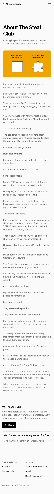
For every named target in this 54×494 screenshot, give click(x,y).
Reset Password (33, 476)
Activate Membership (36, 466)
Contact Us (8, 471)
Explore (6, 466)
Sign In (28, 471)
